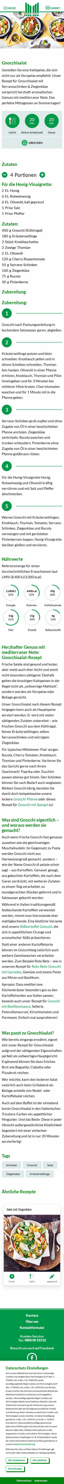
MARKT (55, 8)
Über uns (32, 1321)
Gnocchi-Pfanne (25, 799)
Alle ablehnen (40, 1460)
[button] (58, 1248)
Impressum (40, 1480)
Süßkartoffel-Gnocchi (36, 926)
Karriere (32, 1315)
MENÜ (11, 8)
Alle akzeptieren (16, 1460)
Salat (50, 1165)
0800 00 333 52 (35, 1340)
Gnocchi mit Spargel (33, 805)
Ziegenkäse (13, 1174)
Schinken (11, 1165)
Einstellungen (15, 1468)
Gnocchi (32, 1165)
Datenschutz (24, 1480)
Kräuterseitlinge (40, 1174)
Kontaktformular (32, 1328)
